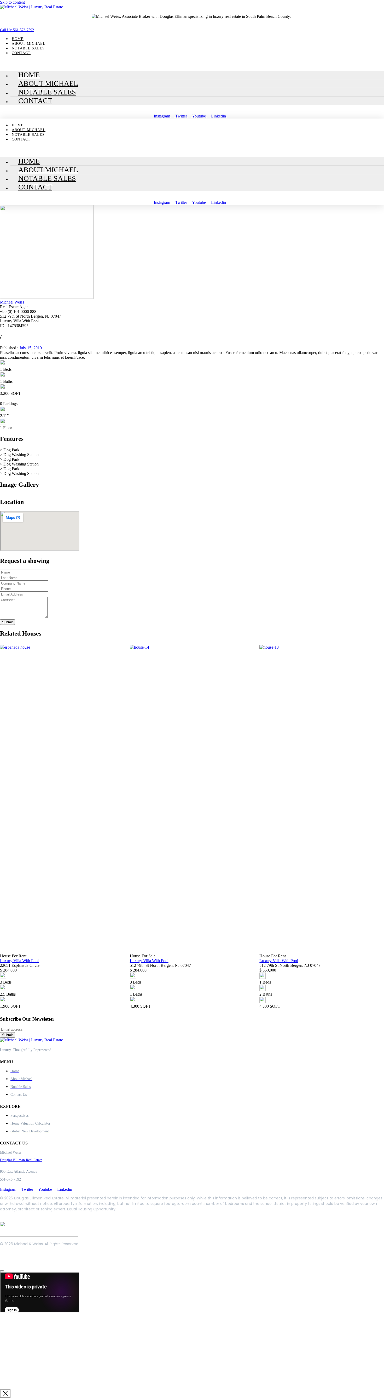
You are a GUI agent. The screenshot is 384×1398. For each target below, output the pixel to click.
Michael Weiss (12, 302)
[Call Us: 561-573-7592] (2, 21)
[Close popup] (5, 1393)
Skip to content (12, 2)
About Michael (28, 44)
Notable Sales (28, 48)
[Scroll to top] (2, 1271)
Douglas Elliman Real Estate (21, 1160)
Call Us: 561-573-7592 (17, 30)
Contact (21, 53)
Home (18, 39)
